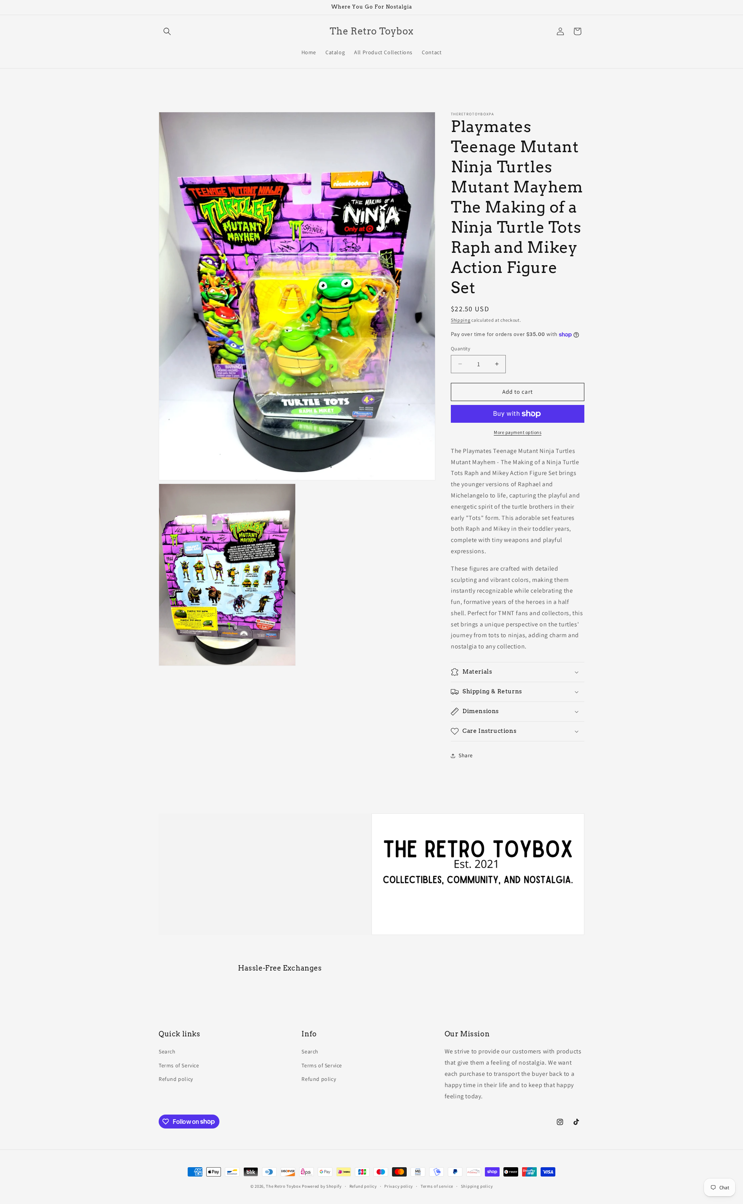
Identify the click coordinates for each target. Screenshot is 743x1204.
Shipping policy (477, 1186)
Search (167, 1051)
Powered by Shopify (322, 1186)
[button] (167, 31)
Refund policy (176, 1078)
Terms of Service (179, 1065)
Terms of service (437, 1186)
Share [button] (466, 755)
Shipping (461, 320)
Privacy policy (398, 1186)
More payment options (517, 432)
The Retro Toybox (283, 1186)
